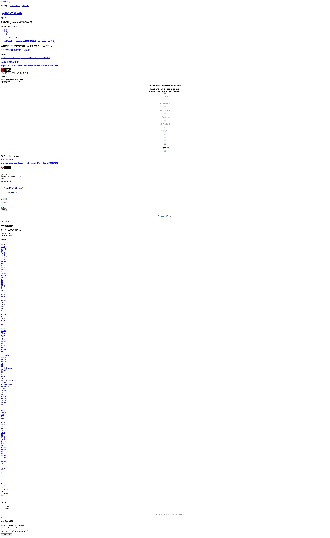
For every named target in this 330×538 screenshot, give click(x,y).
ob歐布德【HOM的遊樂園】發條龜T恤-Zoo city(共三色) (29, 41)
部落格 (6, 32)
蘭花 (2, 366)
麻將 (2, 431)
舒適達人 (3, 455)
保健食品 (3, 341)
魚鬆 (2, 280)
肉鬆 (2, 282)
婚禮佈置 (3, 398)
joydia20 (3, 178)
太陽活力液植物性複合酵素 (9, 380)
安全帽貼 (3, 261)
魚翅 (2, 302)
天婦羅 (3, 294)
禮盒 (2, 284)
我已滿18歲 (4, 534)
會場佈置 (3, 400)
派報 (2, 404)
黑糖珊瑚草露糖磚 (6, 384)
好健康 (3, 339)
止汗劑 (3, 267)
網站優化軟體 (5, 386)
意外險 (3, 353)
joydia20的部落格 (11, 13)
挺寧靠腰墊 (4, 370)
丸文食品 (3, 273)
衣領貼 (3, 245)
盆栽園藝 (3, 362)
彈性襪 (3, 424)
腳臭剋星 (3, 249)
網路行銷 (3, 457)
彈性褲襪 (3, 429)
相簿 (5, 30)
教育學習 (14, 193)
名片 (5, 34)
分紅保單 (3, 357)
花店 (2, 394)
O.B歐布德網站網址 (10, 62)
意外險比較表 (5, 355)
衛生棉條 (3, 453)
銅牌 (2, 408)
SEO (2, 392)
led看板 (3, 422)
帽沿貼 (3, 247)
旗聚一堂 (3, 275)
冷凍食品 (3, 300)
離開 (10, 534)
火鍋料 (3, 296)
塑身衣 (3, 463)
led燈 (2, 415)
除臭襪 (3, 253)
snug (2, 312)
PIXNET (152, 514)
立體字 (3, 406)
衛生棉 (3, 451)
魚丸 (2, 292)
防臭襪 (3, 255)
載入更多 (3, 199)
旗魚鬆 (3, 278)
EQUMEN (4, 467)
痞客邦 (12, 188)
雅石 (2, 364)
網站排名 (3, 390)
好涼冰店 (3, 259)
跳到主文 (3, 18)
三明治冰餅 (4, 257)
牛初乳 (3, 347)
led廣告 (3, 418)
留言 (16, 188)
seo (1, 459)
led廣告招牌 (4, 413)
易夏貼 (3, 263)
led (1, 416)
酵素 (2, 351)
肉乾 (2, 290)
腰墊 (2, 374)
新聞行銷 (3, 461)
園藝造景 (3, 359)
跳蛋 (2, 445)
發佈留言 (3, 209)
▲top (2, 196)
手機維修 (3, 449)
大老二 (3, 433)
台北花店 (3, 402)
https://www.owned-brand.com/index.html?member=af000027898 (29, 66)
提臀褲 (3, 469)
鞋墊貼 (3, 271)
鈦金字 (3, 420)
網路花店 (3, 396)
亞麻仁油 (3, 343)
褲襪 (2, 426)
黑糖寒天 (3, 382)
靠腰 (2, 372)
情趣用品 (3, 441)
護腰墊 (3, 376)
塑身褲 (3, 465)
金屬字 (3, 410)
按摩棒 (3, 443)
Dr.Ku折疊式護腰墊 (6, 368)
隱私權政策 (174, 514)
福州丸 (3, 298)
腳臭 (2, 251)
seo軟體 (3, 388)
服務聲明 (181, 514)
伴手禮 (3, 286)
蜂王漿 (3, 345)
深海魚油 (3, 349)
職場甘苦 (15, 26)
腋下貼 (3, 265)
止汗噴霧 (3, 269)
